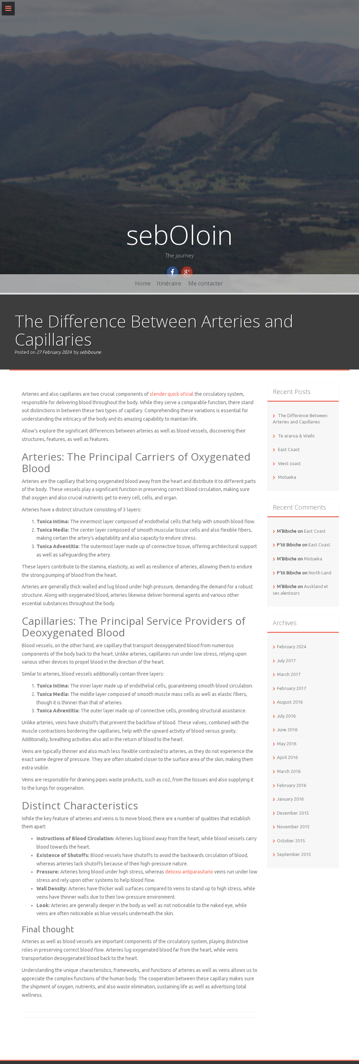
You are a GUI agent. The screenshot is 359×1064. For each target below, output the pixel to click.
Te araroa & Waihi (296, 435)
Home (143, 283)
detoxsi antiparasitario (189, 872)
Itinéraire (169, 283)
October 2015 (291, 840)
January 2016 (290, 798)
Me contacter (205, 283)
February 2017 (291, 688)
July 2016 (286, 715)
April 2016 (287, 757)
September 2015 (294, 854)
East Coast (289, 449)
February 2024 (291, 646)
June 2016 (287, 729)
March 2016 (288, 771)
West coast (289, 463)
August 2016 (290, 701)
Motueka (287, 477)
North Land (320, 572)
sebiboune (90, 352)
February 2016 (291, 785)
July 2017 (286, 660)
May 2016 (286, 743)
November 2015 (293, 826)
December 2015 (293, 812)
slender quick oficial (172, 394)
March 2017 (288, 674)
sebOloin (179, 234)
